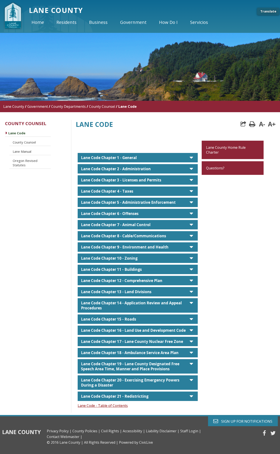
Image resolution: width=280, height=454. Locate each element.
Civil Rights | (111, 431)
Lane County (13, 106)
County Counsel (102, 106)
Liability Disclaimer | (162, 431)
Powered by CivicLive (136, 442)
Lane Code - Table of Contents (103, 405)
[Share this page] (243, 124)
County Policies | (86, 431)
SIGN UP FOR (245, 421)
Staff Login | (190, 431)
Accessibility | (134, 431)
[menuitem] (41, 22)
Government (37, 106)
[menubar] (123, 22)
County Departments (68, 106)
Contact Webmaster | (64, 436)
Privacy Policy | (59, 431)
